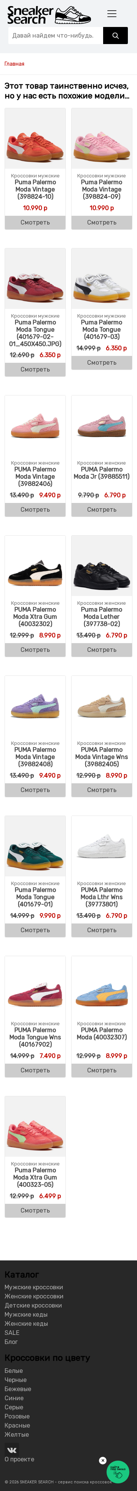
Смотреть (35, 222)
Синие (14, 1398)
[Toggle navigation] (112, 13)
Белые (14, 1370)
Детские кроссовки (33, 1305)
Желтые (17, 1434)
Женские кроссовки (34, 1296)
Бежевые (18, 1389)
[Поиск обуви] (115, 35)
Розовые (17, 1416)
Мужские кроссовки (34, 1287)
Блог (11, 1342)
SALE (12, 1332)
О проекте (19, 1459)
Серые (14, 1407)
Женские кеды (26, 1323)
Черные (16, 1379)
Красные (17, 1425)
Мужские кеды (26, 1314)
